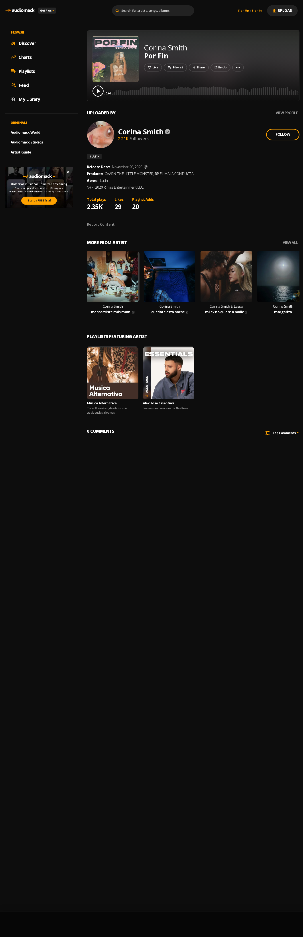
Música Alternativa (101, 403)
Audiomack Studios (27, 142)
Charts (25, 57)
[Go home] (20, 10)
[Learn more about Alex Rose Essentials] (168, 373)
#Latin (94, 156)
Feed (24, 85)
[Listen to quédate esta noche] (169, 276)
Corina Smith (140, 131)
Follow (283, 134)
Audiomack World (25, 132)
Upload (285, 10)
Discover (27, 43)
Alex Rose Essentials (158, 403)
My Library (29, 99)
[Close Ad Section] (68, 172)
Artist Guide (21, 152)
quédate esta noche (168, 312)
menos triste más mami (111, 312)
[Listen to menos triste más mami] (112, 276)
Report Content (101, 224)
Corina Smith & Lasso (226, 306)
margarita (283, 312)
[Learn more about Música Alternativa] (112, 373)
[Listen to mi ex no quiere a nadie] (226, 276)
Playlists (27, 71)
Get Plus (47, 10)
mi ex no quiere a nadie (224, 312)
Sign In (257, 10)
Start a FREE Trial (39, 200)
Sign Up (243, 10)
